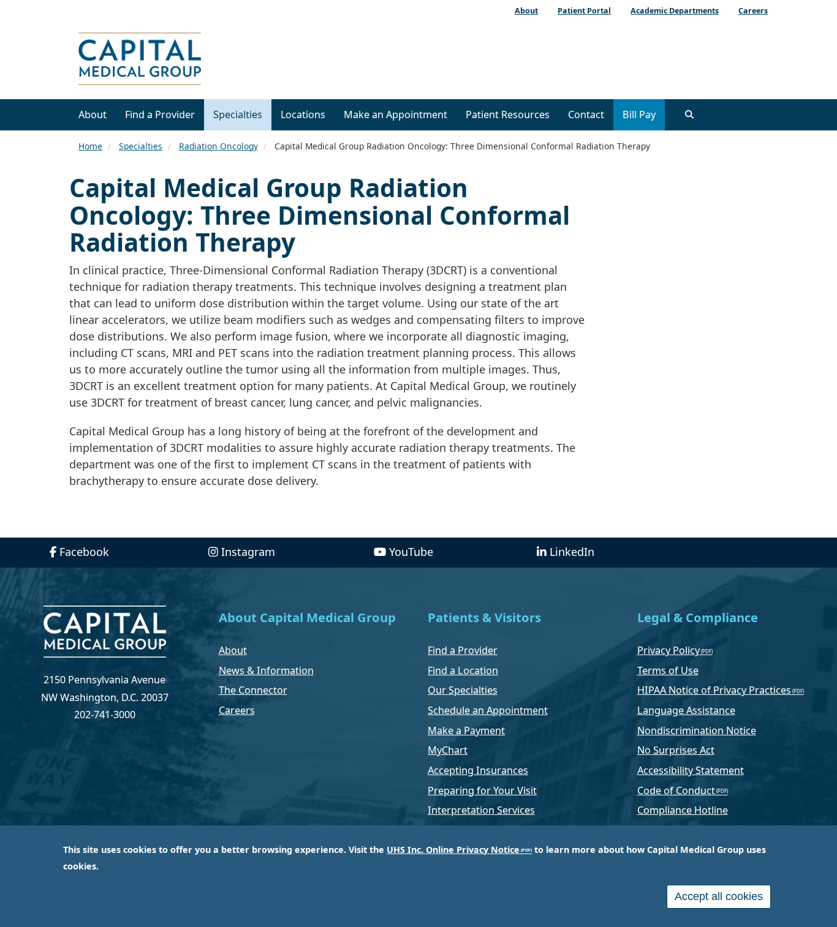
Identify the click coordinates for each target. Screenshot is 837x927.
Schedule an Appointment (488, 710)
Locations (303, 114)
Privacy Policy (668, 650)
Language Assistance (686, 710)
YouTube (411, 551)
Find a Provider (160, 114)
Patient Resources (508, 114)
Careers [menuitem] (753, 11)
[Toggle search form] (689, 114)
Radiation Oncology (218, 146)
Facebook (84, 551)
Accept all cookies (719, 896)
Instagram (248, 551)
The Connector (253, 690)
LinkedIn (572, 551)
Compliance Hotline (682, 810)
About (92, 114)
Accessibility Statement (690, 770)
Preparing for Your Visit (482, 790)
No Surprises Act (675, 750)
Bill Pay (639, 114)
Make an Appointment (395, 114)
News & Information (266, 670)
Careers (237, 710)
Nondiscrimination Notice (696, 730)
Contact (586, 114)
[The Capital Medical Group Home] (194, 60)
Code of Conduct (676, 790)
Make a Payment (466, 730)
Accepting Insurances (478, 770)
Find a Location (463, 670)
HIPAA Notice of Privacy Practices (714, 690)
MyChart (448, 750)
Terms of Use (668, 670)
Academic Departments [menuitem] (675, 11)
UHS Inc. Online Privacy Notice (453, 849)
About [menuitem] (526, 11)
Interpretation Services (481, 810)
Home (90, 146)
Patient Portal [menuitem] (584, 11)
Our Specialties (463, 690)
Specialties (237, 114)
